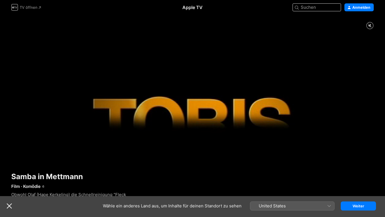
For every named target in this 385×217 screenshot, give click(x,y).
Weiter (358, 206)
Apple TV (192, 7)
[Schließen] (9, 206)
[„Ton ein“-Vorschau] (370, 25)
